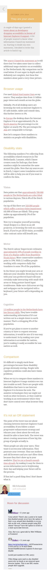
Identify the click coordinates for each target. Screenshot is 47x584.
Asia (5, 130)
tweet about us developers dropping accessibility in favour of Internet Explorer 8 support (19, 33)
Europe (9, 118)
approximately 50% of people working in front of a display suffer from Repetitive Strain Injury (22, 255)
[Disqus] (25, 539)
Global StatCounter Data (23, 94)
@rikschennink (14, 494)
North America (10, 124)
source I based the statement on (22, 60)
